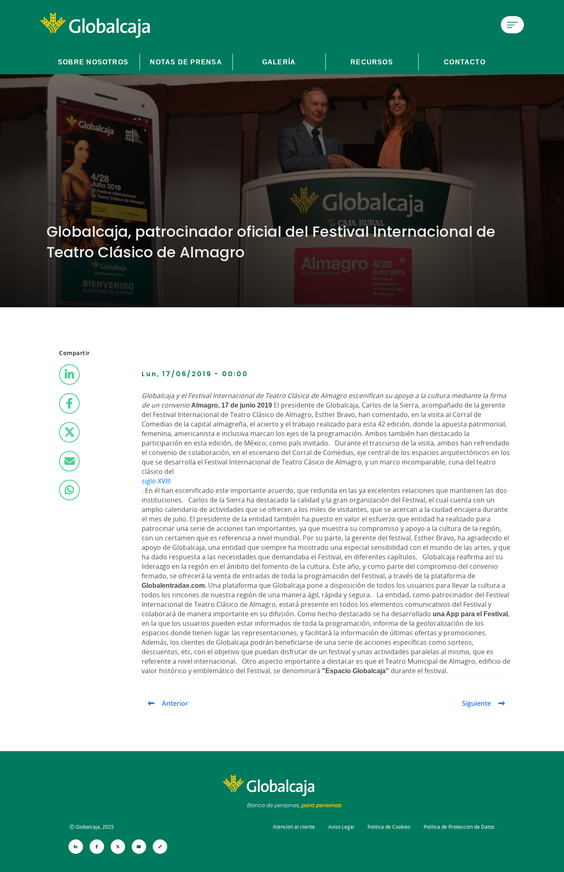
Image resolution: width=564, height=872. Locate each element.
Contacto (465, 61)
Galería (279, 61)
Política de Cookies (388, 826)
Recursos (372, 61)
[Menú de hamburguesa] (512, 25)
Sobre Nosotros (93, 61)
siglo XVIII (156, 480)
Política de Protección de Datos (459, 826)
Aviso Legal (341, 826)
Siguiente (476, 703)
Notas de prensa (186, 61)
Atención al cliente (294, 826)
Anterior (175, 703)
